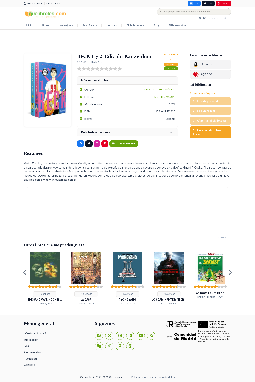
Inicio (29, 25)
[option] (44, 278)
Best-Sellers (90, 25)
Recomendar (127, 143)
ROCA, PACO (86, 303)
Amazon (206, 64)
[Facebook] (99, 336)
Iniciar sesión (35, 3)
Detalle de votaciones (95, 132)
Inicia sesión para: (204, 93)
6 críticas (45, 294)
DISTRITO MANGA (164, 96)
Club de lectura (135, 25)
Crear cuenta (53, 3)
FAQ (26, 346)
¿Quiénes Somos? (35, 333)
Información (31, 339)
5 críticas (128, 294)
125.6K (225, 3)
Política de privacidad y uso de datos (153, 376)
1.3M (196, 3)
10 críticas (86, 294)
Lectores (111, 25)
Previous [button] (25, 272)
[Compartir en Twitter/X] (89, 143)
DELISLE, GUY (127, 303)
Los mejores (66, 25)
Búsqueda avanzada (215, 18)
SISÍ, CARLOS (169, 303)
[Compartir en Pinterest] (104, 143)
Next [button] (230, 272)
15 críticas (169, 294)
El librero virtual (177, 25)
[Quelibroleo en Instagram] (97, 143)
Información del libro (95, 80)
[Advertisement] (127, 41)
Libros (45, 25)
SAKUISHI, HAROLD (89, 62)
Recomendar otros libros (207, 132)
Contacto (29, 364)
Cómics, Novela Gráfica (159, 89)
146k (210, 3)
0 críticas (170, 68)
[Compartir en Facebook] (80, 143)
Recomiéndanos (34, 352)
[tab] (127, 81)
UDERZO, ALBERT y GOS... (210, 297)
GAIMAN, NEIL (45, 303)
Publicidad (30, 358)
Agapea (206, 74)
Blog (156, 25)
